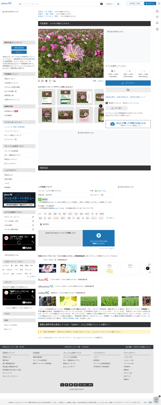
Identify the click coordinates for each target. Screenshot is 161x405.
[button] (39, 81)
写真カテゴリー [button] (9, 79)
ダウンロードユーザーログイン (61, 337)
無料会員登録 (19, 48)
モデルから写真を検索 (12, 87)
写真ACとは (8, 175)
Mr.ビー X (7, 329)
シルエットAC (129, 360)
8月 (31, 265)
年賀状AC (127, 366)
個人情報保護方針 (9, 363)
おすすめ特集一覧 (10, 91)
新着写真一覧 (9, 95)
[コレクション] (157, 23)
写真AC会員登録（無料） (71, 318)
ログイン (151, 3)
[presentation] (147, 268)
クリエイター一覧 (10, 139)
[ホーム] (157, 11)
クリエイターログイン (12, 131)
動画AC (126, 370)
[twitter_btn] (62, 384)
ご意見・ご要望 (86, 385)
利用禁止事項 (110, 97)
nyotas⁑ (101, 81)
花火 (21, 269)
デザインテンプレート (12, 217)
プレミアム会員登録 (11, 151)
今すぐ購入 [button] (118, 108)
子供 (26, 273)
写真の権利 (8, 179)
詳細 (145, 402)
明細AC (126, 379)
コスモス (19, 273)
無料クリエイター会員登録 (42, 363)
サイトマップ (7, 373)
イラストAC (128, 357)
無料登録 (32, 59)
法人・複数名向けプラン (12, 155)
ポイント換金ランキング (12, 135)
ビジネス (6, 265)
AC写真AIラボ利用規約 (101, 366)
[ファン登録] (157, 17)
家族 (26, 265)
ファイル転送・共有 (11, 221)
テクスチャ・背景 (51, 16)
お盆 (12, 273)
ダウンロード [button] (130, 83)
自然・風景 (49, 14)
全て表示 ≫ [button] (110, 218)
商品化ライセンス (10, 159)
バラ (16, 269)
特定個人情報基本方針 (10, 366)
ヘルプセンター (103, 332)
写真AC (40, 12)
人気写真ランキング (11, 83)
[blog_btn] (75, 384)
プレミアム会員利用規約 (101, 363)
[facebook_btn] (66, 384)
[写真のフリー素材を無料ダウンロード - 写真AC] (6, 3)
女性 (16, 265)
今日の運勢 (8, 225)
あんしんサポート (10, 163)
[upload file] (101, 4)
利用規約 (7, 187)
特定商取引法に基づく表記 (12, 370)
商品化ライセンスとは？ (131, 103)
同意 (150, 402)
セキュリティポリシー (10, 376)
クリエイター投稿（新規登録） (15, 127)
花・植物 (48, 12)
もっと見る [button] (31, 276)
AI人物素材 (8, 115)
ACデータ (127, 376)
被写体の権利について (138, 97)
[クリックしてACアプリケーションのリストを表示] (159, 3)
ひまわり (9, 269)
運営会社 (6, 360)
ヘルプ (6, 183)
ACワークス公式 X (10, 325)
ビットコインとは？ (107, 248)
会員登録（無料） (134, 3)
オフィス (28, 269)
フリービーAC (129, 363)
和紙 (21, 265)
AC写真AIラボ (11, 111)
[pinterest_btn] (71, 384)
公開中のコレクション (12, 99)
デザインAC (128, 373)
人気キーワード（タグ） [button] (14, 262)
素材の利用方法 (122, 97)
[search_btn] (118, 4)
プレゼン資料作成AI (11, 229)
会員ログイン (98, 311)
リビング (6, 273)
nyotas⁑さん (53, 202)
